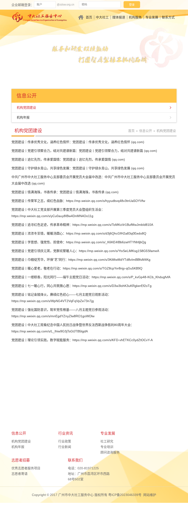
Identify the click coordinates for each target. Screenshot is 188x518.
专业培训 (106, 447)
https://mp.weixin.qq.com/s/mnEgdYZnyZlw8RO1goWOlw (52, 316)
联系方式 (168, 17)
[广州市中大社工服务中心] (39, 17)
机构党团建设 (26, 107)
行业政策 (64, 441)
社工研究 (106, 441)
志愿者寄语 (19, 474)
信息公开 (145, 131)
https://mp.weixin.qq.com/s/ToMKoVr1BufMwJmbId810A (112, 224)
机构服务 (135, 17)
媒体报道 (118, 17)
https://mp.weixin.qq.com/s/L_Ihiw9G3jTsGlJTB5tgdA (49, 331)
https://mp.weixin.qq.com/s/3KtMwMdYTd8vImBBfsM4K (108, 259)
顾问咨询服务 (110, 452)
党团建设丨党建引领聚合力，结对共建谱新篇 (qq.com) (118, 151)
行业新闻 (64, 447)
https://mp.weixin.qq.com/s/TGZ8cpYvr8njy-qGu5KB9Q (102, 268)
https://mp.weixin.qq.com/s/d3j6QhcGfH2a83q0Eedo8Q (106, 233)
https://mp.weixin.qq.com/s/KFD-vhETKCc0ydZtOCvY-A (112, 340)
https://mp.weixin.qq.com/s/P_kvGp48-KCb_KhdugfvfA (131, 277)
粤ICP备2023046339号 (124, 495)
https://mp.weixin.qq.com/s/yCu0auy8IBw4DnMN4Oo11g (52, 216)
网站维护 (149, 495)
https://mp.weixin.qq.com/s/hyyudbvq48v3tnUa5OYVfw (105, 201)
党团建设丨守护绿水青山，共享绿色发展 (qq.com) (108, 168)
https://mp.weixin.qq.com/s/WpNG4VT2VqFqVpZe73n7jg (52, 301)
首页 (89, 17)
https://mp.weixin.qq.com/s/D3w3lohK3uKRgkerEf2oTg (112, 286)
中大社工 (102, 17)
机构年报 (23, 117)
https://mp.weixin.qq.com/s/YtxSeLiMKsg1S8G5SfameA (119, 251)
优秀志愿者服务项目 (25, 468)
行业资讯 (65, 433)
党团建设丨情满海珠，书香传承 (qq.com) (89, 192)
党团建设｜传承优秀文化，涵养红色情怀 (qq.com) (108, 142)
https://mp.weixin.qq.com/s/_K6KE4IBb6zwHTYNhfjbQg (106, 242)
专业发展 (151, 17)
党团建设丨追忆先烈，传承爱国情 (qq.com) (94, 159)
